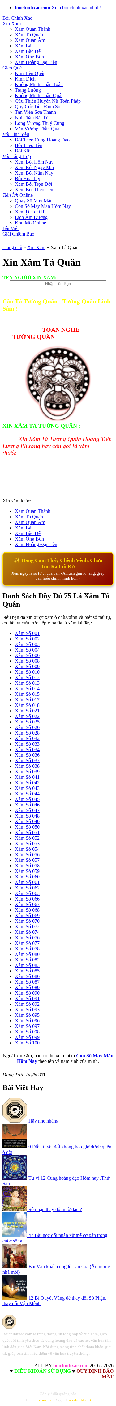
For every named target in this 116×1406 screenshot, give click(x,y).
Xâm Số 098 (27, 1031)
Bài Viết (10, 228)
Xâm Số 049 (27, 821)
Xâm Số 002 (27, 638)
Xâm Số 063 (27, 893)
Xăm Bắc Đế (28, 51)
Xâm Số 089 (27, 987)
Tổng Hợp (16, 156)
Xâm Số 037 (27, 760)
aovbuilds (43, 1400)
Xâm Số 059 (27, 871)
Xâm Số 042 (27, 782)
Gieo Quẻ (12, 67)
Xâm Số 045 (27, 799)
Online (17, 195)
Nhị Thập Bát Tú (32, 117)
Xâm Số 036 (27, 755)
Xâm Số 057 (27, 860)
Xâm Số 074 (27, 932)
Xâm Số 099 (27, 1037)
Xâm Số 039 (27, 771)
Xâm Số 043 (27, 788)
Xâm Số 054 (27, 849)
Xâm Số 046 (27, 804)
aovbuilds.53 (80, 1400)
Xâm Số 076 (27, 937)
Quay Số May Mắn (34, 200)
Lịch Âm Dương (31, 217)
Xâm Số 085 (27, 970)
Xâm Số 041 (27, 777)
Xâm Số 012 (27, 677)
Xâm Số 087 (27, 981)
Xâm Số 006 (27, 655)
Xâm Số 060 (27, 876)
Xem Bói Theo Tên (34, 189)
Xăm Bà (23, 45)
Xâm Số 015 (27, 694)
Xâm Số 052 (27, 838)
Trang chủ (12, 247)
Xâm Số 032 (27, 738)
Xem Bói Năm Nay (34, 173)
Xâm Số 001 (27, 633)
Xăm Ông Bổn (29, 56)
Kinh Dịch (25, 78)
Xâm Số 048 (27, 815)
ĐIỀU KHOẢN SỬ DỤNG (42, 1371)
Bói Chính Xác (17, 18)
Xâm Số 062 (27, 887)
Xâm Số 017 (27, 699)
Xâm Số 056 (27, 854)
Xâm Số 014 (27, 688)
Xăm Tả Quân (29, 34)
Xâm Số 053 (27, 843)
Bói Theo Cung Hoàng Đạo (42, 139)
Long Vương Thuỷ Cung (39, 123)
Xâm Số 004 (27, 649)
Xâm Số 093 (27, 1009)
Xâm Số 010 (27, 672)
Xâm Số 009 (27, 666)
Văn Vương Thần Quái (38, 128)
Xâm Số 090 (27, 993)
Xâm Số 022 (27, 716)
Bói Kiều (24, 150)
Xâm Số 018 (27, 705)
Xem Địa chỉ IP (30, 211)
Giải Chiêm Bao (18, 233)
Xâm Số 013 (27, 683)
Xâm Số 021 (27, 710)
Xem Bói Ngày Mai (34, 167)
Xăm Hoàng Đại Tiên (36, 62)
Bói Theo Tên (28, 145)
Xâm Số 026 (27, 727)
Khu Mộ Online (30, 222)
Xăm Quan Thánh (32, 29)
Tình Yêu (15, 134)
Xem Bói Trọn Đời (33, 184)
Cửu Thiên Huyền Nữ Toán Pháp (48, 101)
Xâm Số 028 (27, 732)
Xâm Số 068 (27, 910)
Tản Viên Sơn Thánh (35, 112)
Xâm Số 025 (27, 721)
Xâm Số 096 (27, 1020)
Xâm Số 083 (27, 965)
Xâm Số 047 (27, 810)
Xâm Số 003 (27, 644)
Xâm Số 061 (27, 882)
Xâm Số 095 (27, 1015)
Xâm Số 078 (27, 948)
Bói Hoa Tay (27, 178)
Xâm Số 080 (27, 954)
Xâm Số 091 (27, 998)
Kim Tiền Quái (29, 73)
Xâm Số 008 (27, 660)
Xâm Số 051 (27, 832)
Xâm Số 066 (27, 898)
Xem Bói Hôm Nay (34, 161)
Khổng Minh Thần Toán (39, 84)
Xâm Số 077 (27, 943)
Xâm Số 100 (27, 1042)
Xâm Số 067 (27, 904)
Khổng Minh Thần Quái (38, 95)
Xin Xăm (11, 23)
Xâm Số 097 (27, 1026)
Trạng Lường (28, 90)
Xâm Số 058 (27, 865)
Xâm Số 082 (27, 959)
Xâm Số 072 (27, 926)
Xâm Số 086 (27, 976)
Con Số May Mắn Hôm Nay (43, 206)
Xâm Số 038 (27, 766)
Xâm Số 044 (27, 793)
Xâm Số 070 (27, 921)
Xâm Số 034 (27, 749)
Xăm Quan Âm (30, 40)
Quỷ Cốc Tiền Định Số (37, 106)
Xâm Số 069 (27, 915)
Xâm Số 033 (27, 744)
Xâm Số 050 (27, 827)
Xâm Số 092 (27, 1004)
